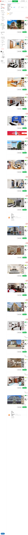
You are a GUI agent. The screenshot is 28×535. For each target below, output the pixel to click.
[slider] (1, 7)
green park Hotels (14, 3)
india (7, 3)
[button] (4, 4)
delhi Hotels (10, 3)
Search (15, 1)
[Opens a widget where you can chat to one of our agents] (3, 534)
